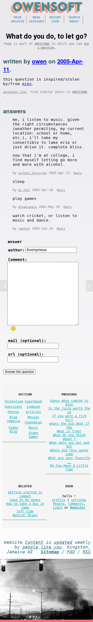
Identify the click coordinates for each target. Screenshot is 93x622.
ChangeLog (33, 422)
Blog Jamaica (13, 419)
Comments (75, 504)
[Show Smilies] (13, 328)
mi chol (24, 190)
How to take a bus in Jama (25, 505)
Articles (33, 412)
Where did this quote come (69, 452)
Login (57, 507)
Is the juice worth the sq (69, 410)
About (74, 21)
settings (78, 500)
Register (77, 507)
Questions (42, 44)
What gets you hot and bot (69, 444)
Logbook (33, 407)
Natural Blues (25, 515)
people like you (42, 547)
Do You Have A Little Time (69, 467)
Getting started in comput (25, 494)
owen (39, 61)
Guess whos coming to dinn (69, 402)
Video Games (33, 435)
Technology (13, 401)
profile (58, 500)
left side (25, 511)
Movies (33, 417)
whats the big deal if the (69, 425)
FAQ (71, 551)
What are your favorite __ (69, 460)
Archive (17, 21)
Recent (55, 17)
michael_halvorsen (32, 173)
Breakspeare (27, 207)
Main (17, 17)
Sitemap (50, 551)
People (58, 504)
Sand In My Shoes (25, 500)
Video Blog (13, 429)
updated (63, 542)
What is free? (69, 431)
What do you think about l (69, 437)
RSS (87, 551)
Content (34, 542)
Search (74, 17)
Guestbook (33, 401)
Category (36, 21)
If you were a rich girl (69, 418)
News (36, 17)
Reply (77, 173)
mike (27, 84)
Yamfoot (24, 228)
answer (15, 241)
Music (33, 428)
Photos (13, 412)
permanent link (14, 92)
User (55, 21)
